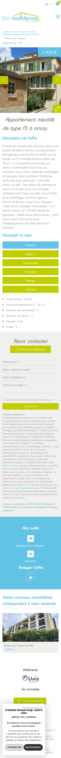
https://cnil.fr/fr (10, 465)
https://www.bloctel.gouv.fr (27, 487)
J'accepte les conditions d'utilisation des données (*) (29, 399)
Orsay (32, 31)
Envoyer (30, 406)
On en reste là (30, 707)
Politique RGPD (47, 738)
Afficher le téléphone (32, 349)
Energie (30, 280)
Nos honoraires (45, 735)
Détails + (30, 254)
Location (15, 31)
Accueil (6, 31)
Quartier (30, 289)
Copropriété (30, 263)
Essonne (24, 31)
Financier (30, 272)
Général (30, 245)
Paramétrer (14, 747)
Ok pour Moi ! (33, 747)
